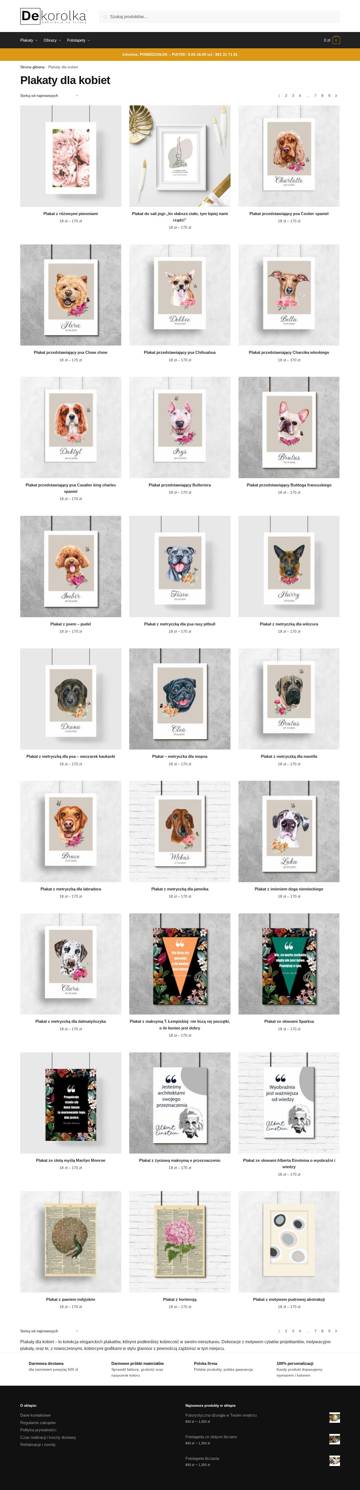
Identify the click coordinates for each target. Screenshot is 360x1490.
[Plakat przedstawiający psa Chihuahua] (179, 295)
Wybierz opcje (70, 238)
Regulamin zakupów (38, 1422)
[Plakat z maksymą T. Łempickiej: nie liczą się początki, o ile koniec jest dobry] (179, 964)
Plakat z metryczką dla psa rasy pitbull (179, 624)
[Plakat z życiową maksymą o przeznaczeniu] (179, 1103)
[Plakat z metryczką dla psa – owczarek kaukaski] (71, 699)
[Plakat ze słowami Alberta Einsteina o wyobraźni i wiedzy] (289, 1103)
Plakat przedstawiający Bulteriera (180, 485)
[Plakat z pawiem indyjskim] (71, 1242)
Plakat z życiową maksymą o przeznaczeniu (179, 1160)
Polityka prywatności (38, 1430)
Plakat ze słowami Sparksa (289, 1021)
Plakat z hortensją (179, 1299)
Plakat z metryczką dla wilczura (289, 624)
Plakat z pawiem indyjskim (70, 1299)
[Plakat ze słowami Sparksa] (289, 964)
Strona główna (32, 67)
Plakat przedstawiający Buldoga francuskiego (289, 485)
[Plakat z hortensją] (179, 1242)
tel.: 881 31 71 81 (222, 54)
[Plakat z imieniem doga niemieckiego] (289, 831)
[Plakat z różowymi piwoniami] (71, 156)
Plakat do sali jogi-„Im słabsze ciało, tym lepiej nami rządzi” (180, 216)
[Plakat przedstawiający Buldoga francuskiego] (289, 427)
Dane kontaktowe (35, 1415)
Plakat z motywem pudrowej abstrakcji (289, 1299)
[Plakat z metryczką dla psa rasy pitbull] (179, 566)
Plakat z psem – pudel (70, 624)
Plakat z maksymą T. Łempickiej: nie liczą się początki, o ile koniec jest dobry (180, 1024)
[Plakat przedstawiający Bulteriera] (179, 427)
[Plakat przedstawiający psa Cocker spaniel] (289, 156)
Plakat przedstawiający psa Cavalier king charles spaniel (71, 488)
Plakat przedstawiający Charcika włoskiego (289, 352)
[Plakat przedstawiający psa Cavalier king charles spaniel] (71, 427)
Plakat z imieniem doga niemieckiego (289, 889)
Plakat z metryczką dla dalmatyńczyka (70, 1021)
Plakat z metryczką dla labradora (71, 889)
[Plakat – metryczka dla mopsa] (179, 699)
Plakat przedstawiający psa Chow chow (70, 352)
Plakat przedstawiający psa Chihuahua (180, 352)
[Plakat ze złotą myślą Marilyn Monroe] (71, 1103)
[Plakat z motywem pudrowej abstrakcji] (289, 1242)
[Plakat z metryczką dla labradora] (71, 831)
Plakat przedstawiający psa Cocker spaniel (289, 213)
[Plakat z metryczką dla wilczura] (289, 566)
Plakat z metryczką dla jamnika (179, 889)
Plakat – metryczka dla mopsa (179, 756)
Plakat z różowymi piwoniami (70, 213)
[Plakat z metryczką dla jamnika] (179, 831)
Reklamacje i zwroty (38, 1444)
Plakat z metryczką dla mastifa (289, 756)
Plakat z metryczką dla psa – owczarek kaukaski (70, 756)
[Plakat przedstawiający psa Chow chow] (71, 295)
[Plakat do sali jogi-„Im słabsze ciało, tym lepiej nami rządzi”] (179, 156)
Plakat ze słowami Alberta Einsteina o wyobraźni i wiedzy (289, 1163)
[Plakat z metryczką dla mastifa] (289, 699)
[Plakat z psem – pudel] (71, 566)
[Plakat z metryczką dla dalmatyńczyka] (71, 964)
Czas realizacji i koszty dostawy (48, 1437)
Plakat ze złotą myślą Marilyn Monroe (70, 1160)
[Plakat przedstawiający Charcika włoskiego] (289, 295)
